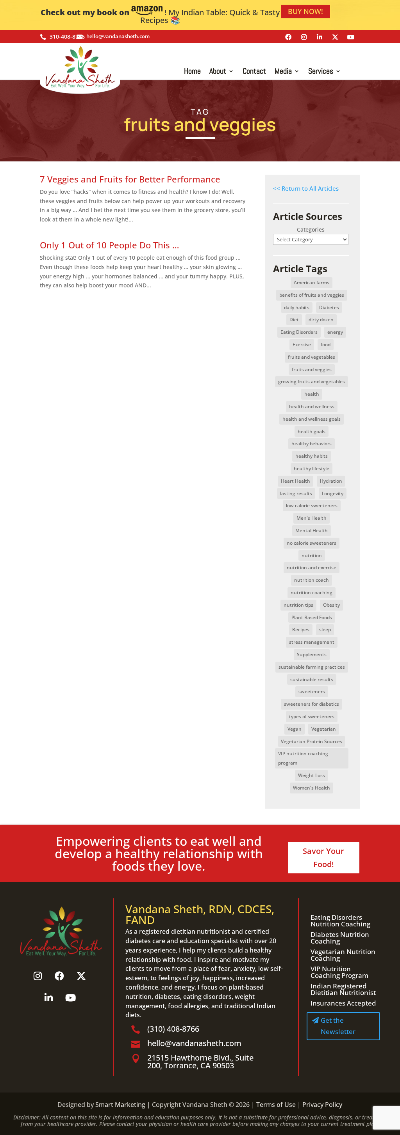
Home (192, 72)
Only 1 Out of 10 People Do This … (109, 245)
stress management (311, 642)
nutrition (312, 555)
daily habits (296, 307)
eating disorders (207, 996)
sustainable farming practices (312, 667)
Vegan (295, 729)
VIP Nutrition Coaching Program (339, 972)
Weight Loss (311, 775)
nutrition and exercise (311, 567)
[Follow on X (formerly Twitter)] (335, 37)
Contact (254, 72)
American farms (311, 282)
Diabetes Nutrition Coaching (340, 938)
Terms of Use (276, 1104)
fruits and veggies (312, 369)
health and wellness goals (311, 419)
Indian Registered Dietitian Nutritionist (343, 989)
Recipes (300, 629)
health (311, 394)
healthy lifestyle (311, 468)
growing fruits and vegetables (311, 381)
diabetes (167, 996)
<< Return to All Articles (306, 188)
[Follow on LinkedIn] (319, 37)
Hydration (331, 481)
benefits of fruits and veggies (311, 295)
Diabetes (329, 307)
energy (335, 332)
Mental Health (311, 530)
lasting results (296, 493)
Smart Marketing (120, 1104)
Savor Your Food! (323, 857)
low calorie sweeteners (312, 505)
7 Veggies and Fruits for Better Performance (130, 179)
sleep (325, 629)
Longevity (332, 493)
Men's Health (311, 518)
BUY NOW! (305, 11)
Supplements (312, 654)
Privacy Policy (322, 1104)
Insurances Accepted (343, 1003)
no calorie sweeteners (311, 543)
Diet (294, 319)
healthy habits (311, 456)
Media (283, 72)
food (325, 344)
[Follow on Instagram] (304, 37)
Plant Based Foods (311, 617)
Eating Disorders (299, 332)
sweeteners (311, 691)
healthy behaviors (311, 443)
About (217, 72)
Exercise (302, 344)
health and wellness (311, 406)
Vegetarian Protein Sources (311, 741)
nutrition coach (311, 580)
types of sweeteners (311, 716)
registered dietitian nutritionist (184, 931)
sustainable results (311, 679)
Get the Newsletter (338, 1026)
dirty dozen (321, 319)
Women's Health (311, 787)
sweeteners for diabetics (311, 704)
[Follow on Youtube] (351, 37)
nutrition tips (298, 605)
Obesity (331, 605)
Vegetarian (323, 729)
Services (320, 72)
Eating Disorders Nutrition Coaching (340, 920)
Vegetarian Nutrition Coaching (343, 955)
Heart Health (295, 481)
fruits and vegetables (311, 357)
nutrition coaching (311, 592)
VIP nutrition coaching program (303, 758)
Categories (311, 229)
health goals (311, 431)
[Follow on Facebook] (288, 37)
